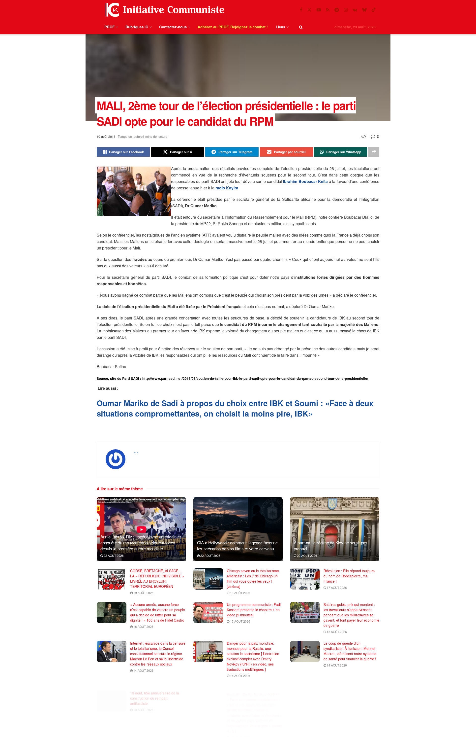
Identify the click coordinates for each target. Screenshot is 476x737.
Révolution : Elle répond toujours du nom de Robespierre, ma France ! (349, 576)
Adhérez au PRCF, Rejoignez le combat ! (233, 27)
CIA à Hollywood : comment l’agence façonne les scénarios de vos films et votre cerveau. (237, 545)
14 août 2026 (143, 670)
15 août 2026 (239, 621)
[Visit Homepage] (163, 10)
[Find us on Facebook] (301, 10)
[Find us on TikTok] (374, 10)
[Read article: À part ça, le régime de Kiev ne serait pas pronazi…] (334, 529)
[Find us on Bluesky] (364, 10)
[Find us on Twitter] (309, 10)
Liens (280, 27)
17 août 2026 (336, 587)
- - (136, 452)
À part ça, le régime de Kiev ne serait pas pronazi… (330, 545)
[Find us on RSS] (327, 10)
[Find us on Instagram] (346, 10)
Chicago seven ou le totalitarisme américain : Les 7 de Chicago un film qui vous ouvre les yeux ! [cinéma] (253, 578)
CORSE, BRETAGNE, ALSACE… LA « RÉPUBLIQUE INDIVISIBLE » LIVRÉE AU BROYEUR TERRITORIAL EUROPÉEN (157, 578)
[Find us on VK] (355, 10)
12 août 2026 (336, 730)
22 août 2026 (113, 555)
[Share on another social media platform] (373, 152)
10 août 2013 (106, 136)
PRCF (109, 27)
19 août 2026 (143, 593)
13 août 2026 (143, 704)
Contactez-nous (173, 27)
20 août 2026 (306, 555)
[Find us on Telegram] (336, 10)
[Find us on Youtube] (319, 10)
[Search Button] (301, 27)
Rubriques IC (136, 27)
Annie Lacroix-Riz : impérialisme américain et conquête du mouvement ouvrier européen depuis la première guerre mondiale (140, 542)
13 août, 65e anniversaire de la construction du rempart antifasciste (154, 692)
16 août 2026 (143, 626)
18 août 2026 (239, 593)
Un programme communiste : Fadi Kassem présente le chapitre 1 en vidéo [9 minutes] (254, 609)
